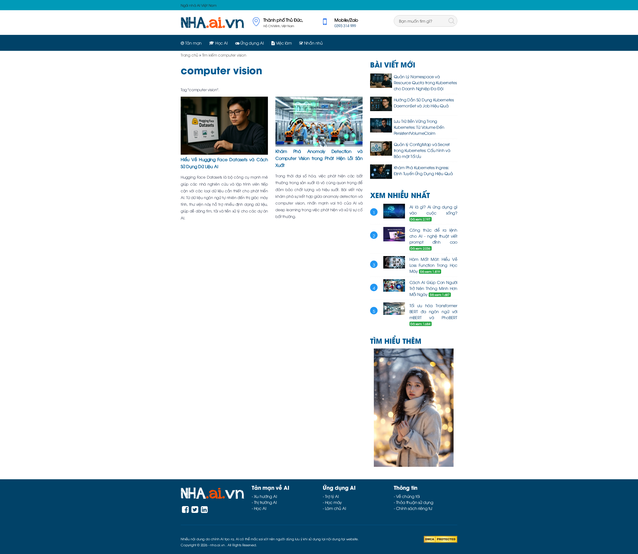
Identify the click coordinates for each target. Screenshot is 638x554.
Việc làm (283, 43)
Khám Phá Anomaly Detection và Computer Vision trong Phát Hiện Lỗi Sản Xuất (319, 158)
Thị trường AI (265, 502)
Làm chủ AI (335, 508)
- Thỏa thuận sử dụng (413, 502)
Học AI (221, 43)
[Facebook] (185, 510)
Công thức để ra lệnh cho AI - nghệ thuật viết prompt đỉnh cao (433, 236)
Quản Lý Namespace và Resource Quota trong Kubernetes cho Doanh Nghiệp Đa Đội (425, 82)
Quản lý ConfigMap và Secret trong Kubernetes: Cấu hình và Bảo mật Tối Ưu (422, 150)
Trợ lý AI (332, 496)
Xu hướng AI (265, 496)
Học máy (333, 502)
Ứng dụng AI (251, 43)
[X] (194, 510)
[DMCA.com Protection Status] (440, 538)
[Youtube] (204, 510)
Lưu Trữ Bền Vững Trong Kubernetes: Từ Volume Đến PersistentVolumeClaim (419, 127)
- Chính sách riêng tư (413, 508)
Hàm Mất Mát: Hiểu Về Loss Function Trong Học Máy (433, 265)
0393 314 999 (345, 25)
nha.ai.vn (217, 545)
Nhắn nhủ (313, 43)
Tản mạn (193, 43)
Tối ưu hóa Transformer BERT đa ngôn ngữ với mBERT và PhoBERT (433, 311)
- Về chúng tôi (407, 496)
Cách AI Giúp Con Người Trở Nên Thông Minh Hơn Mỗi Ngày (433, 288)
